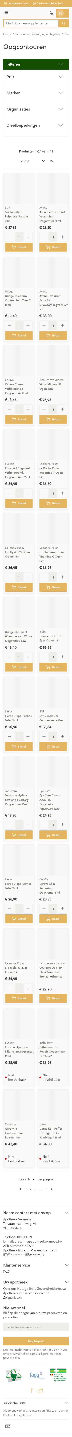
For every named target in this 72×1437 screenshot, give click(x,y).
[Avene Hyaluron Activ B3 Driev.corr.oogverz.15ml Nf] (53, 272)
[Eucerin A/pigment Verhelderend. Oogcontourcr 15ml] (18, 444)
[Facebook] (32, 1390)
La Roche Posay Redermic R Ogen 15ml (51, 472)
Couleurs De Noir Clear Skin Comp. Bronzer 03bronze (50, 972)
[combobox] (31, 23)
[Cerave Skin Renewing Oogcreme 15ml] (53, 860)
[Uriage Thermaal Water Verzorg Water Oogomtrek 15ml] (18, 612)
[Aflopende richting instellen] (51, 161)
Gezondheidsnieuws (51, 1288)
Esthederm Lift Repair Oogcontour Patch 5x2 (52, 1051)
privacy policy (11, 1358)
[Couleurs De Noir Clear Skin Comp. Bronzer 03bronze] (53, 944)
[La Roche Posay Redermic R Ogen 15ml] (53, 444)
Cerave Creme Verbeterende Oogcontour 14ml (16, 388)
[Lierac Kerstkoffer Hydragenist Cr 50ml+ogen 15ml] (53, 1105)
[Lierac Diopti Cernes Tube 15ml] (18, 860)
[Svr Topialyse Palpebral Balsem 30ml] (18, 188)
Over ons (9, 1288)
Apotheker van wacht (18, 1293)
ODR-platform (23, 1415)
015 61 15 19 (24, 1236)
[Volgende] (51, 1189)
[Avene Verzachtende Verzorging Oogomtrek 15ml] (53, 188)
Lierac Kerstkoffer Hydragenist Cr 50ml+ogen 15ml (50, 1133)
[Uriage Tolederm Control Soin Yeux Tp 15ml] (18, 272)
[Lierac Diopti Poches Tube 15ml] (18, 692)
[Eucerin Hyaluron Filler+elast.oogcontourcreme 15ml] (18, 1023)
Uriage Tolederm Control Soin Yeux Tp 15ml (18, 300)
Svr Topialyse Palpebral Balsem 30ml (16, 216)
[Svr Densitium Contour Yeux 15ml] (53, 692)
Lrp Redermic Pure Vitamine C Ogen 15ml (51, 556)
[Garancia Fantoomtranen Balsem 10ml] (18, 1105)
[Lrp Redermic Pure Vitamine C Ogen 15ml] (53, 528)
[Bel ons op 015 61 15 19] (52, 13)
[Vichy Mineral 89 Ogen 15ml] (53, 360)
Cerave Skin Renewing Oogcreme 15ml (49, 888)
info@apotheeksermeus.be (42, 1241)
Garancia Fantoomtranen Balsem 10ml (15, 1133)
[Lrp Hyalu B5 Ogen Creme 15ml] (18, 528)
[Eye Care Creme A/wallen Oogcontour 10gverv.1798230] (53, 771)
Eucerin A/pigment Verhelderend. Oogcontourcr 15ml (17, 472)
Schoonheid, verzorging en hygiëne (37, 34)
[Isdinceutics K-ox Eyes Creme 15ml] (53, 612)
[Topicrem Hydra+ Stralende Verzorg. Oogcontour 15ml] (18, 771)
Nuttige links (26, 1288)
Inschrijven (36, 1341)
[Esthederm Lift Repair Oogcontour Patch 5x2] (53, 1023)
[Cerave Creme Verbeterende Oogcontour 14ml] (18, 360)
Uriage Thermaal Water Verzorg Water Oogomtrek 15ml (18, 636)
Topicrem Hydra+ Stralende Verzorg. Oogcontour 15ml (17, 799)
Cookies (8, 1415)
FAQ (6, 1271)
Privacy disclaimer (57, 1410)
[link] (21, 1189)
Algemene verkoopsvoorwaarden (24, 1410)
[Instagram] (40, 1390)
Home (7, 34)
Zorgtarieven (12, 1297)
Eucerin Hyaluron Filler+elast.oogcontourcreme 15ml (24, 1051)
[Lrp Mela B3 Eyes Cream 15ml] (18, 944)
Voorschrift (42, 1293)
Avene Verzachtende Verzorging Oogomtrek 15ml (52, 216)
